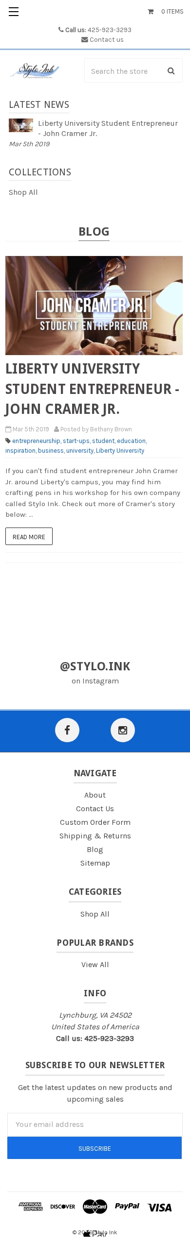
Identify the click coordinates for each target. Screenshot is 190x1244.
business (51, 450)
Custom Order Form (95, 822)
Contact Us (95, 808)
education (132, 440)
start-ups (77, 440)
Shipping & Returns (95, 835)
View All (95, 964)
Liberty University (120, 450)
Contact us (107, 39)
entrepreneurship (36, 440)
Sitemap (95, 863)
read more (29, 537)
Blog (95, 849)
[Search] (171, 70)
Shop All (23, 192)
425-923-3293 (98, 30)
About (95, 795)
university (80, 450)
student (103, 440)
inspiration (21, 450)
